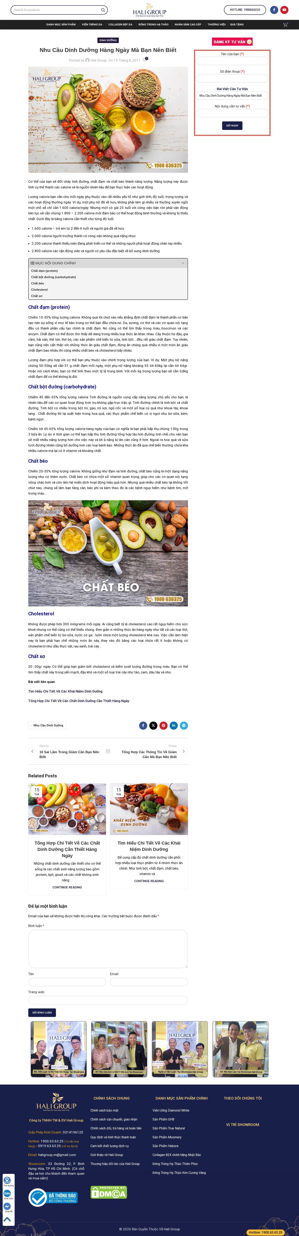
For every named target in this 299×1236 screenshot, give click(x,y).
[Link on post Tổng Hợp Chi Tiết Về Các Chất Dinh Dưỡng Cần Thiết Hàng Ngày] (67, 809)
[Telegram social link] (184, 726)
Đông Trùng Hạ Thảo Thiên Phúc (175, 1164)
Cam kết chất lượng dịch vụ (110, 1146)
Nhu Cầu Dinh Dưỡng (48, 725)
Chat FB (8, 1211)
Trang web (36, 992)
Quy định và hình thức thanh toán (113, 1137)
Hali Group (99, 60)
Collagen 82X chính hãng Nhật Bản (177, 1155)
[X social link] (153, 726)
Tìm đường (8, 1185)
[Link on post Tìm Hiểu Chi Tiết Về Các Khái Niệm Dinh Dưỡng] (149, 809)
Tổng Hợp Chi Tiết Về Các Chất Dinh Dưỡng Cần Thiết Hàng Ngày (78, 701)
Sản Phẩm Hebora (165, 1146)
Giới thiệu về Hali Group (107, 1155)
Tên (31, 974)
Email (114, 974)
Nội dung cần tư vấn (232, 106)
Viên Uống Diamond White (171, 1110)
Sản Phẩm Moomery (167, 1137)
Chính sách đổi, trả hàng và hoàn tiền (116, 1128)
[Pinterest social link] (163, 726)
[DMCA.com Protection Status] (109, 1192)
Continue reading (67, 887)
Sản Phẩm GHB (163, 1119)
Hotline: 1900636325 (245, 9)
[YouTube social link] (284, 10)
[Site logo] (149, 10)
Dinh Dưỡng (108, 40)
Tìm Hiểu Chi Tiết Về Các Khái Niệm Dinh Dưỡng (65, 691)
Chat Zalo (8, 1198)
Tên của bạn (232, 54)
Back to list (108, 751)
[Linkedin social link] (174, 726)
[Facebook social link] (274, 10)
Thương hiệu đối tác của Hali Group (115, 1164)
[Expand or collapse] (183, 263)
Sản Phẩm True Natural (169, 1128)
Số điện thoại (232, 71)
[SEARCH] (103, 10)
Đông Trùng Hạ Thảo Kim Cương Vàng (179, 1173)
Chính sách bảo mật (104, 1110)
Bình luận (36, 926)
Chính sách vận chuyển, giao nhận (114, 1119)
